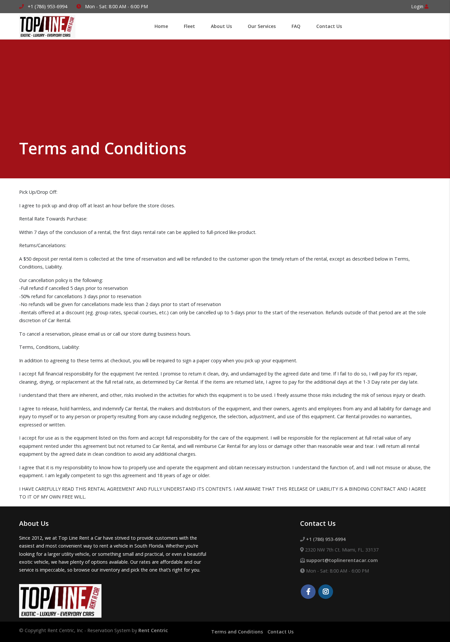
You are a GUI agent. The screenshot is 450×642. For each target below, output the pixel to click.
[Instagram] (326, 592)
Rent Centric (153, 630)
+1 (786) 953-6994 (47, 6)
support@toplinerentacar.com (342, 560)
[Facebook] (308, 592)
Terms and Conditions (237, 632)
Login (418, 6)
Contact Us (280, 632)
